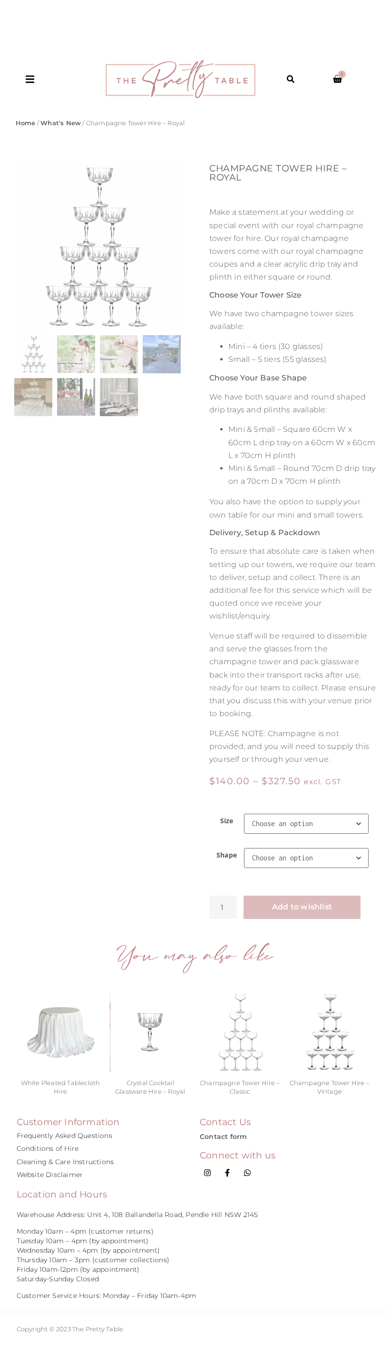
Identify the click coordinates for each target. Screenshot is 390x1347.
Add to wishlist (302, 906)
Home (26, 123)
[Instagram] (207, 1172)
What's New (60, 123)
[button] (66, 79)
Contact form (223, 1136)
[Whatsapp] (247, 1172)
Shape (226, 855)
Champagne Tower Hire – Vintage (330, 1087)
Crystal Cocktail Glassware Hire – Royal (150, 1087)
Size (227, 821)
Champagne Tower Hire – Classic (240, 1087)
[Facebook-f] (227, 1172)
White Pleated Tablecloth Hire (60, 1087)
